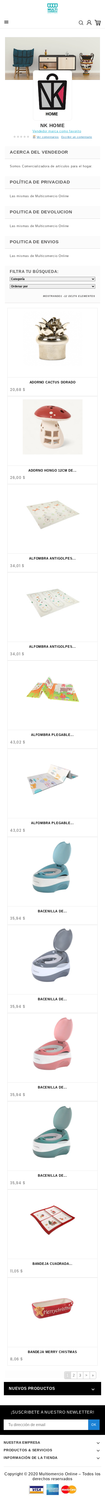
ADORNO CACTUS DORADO (53, 382)
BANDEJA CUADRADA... (52, 1264)
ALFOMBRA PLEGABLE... (52, 735)
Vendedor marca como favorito (56, 131)
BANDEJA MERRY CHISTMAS (52, 1352)
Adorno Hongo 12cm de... (52, 470)
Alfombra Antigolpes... (52, 558)
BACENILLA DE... (52, 911)
